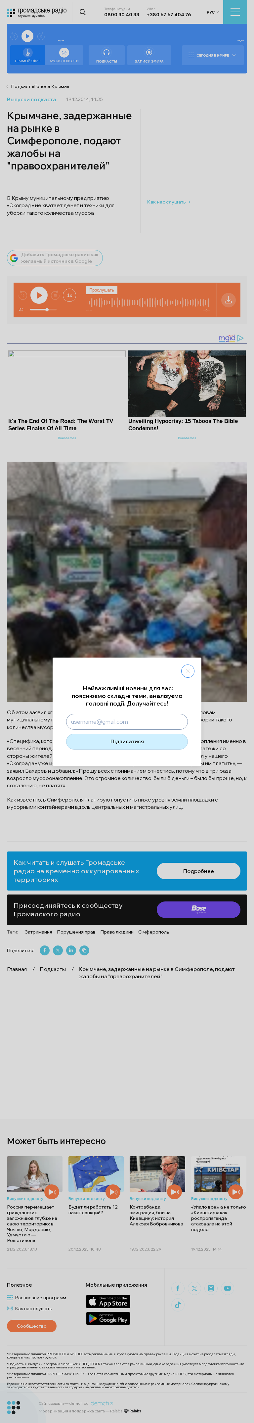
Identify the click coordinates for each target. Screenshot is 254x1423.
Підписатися (127, 741)
